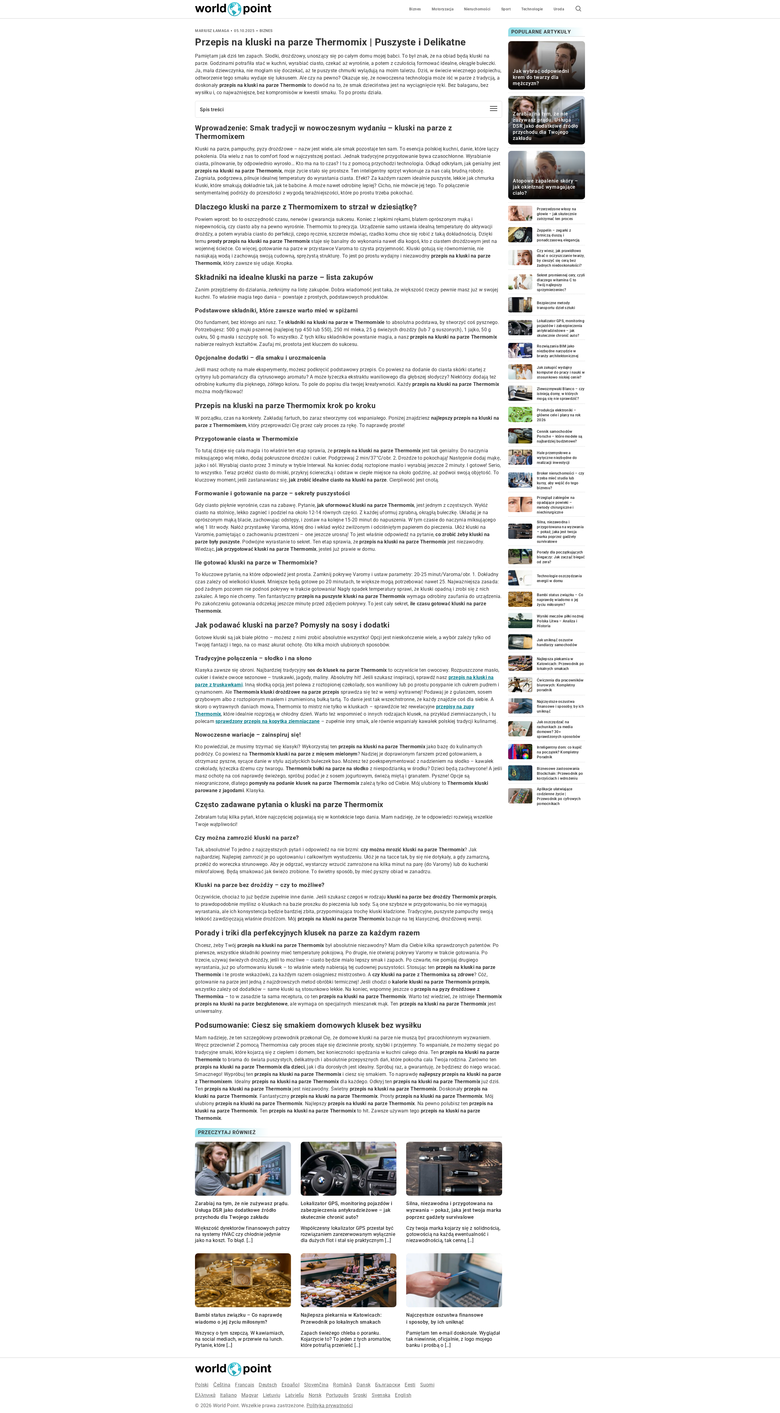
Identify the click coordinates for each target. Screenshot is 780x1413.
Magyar (249, 1395)
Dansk (363, 1385)
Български (387, 1385)
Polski (202, 1385)
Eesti (410, 1385)
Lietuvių (272, 1395)
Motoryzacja (443, 9)
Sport (506, 9)
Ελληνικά (205, 1395)
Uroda (559, 9)
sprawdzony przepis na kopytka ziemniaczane (267, 721)
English (403, 1395)
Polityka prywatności (330, 1405)
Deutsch (268, 1385)
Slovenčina (316, 1385)
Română (342, 1385)
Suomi (427, 1385)
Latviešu (294, 1395)
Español (291, 1385)
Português (337, 1395)
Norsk (315, 1395)
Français (244, 1385)
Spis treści (212, 109)
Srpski (360, 1395)
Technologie (532, 9)
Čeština (222, 1385)
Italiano (228, 1395)
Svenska (381, 1395)
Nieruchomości (477, 9)
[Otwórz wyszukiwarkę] (578, 9)
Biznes (415, 9)
